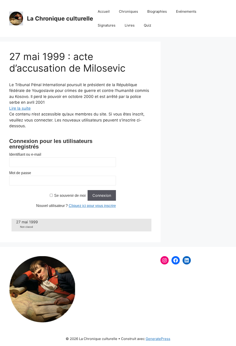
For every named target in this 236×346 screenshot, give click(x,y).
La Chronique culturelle (60, 18)
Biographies (157, 11)
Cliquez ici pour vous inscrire (92, 206)
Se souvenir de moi (70, 195)
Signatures (106, 25)
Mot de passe (20, 173)
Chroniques (128, 11)
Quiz (147, 25)
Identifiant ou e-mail (25, 154)
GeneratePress (158, 339)
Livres (130, 25)
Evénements (186, 11)
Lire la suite (20, 108)
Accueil (104, 11)
